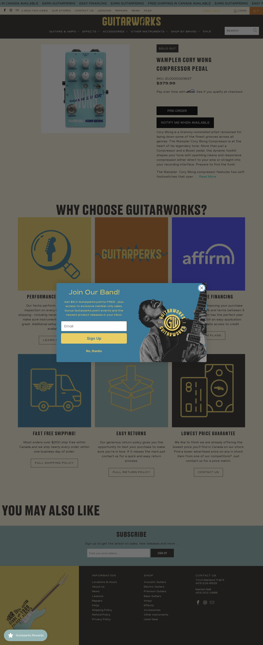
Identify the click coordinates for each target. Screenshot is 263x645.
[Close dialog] (201, 288)
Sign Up (94, 338)
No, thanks (94, 351)
